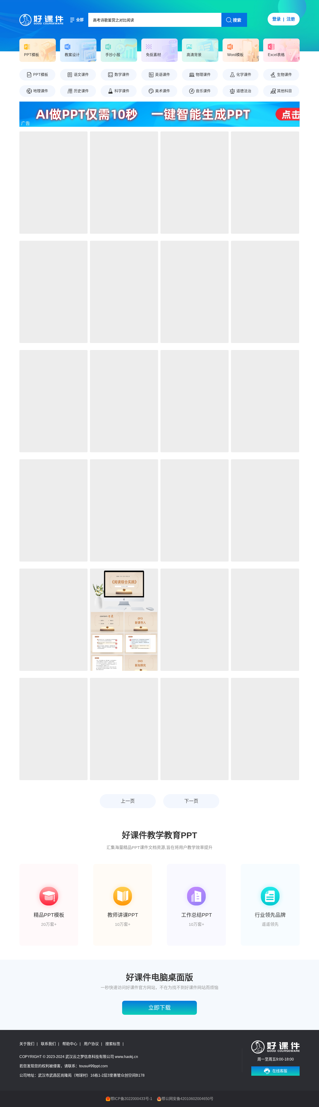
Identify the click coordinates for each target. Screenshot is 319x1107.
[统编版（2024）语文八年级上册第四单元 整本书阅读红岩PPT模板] (265, 292)
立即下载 (159, 1007)
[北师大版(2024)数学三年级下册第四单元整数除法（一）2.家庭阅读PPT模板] (124, 182)
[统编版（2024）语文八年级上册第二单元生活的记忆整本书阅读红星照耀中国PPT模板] (124, 729)
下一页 (191, 801)
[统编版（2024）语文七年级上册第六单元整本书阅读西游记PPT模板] (265, 729)
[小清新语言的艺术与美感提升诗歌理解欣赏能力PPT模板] (194, 401)
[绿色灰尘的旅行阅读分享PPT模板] (265, 182)
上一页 (128, 801)
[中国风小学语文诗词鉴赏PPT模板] (53, 510)
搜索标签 (112, 1044)
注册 (291, 19)
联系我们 (48, 1044)
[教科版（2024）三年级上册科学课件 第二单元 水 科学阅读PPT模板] (265, 620)
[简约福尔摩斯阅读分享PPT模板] (194, 510)
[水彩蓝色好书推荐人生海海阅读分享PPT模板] (53, 401)
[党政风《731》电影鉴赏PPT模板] (265, 510)
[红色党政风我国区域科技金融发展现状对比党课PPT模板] (194, 182)
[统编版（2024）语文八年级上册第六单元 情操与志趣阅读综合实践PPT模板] (124, 292)
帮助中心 (69, 1044)
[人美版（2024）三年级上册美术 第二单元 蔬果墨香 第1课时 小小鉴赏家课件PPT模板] (53, 620)
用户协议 (91, 1044)
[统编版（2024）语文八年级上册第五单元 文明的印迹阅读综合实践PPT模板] (194, 292)
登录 (276, 19)
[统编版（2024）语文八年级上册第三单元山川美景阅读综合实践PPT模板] (124, 620)
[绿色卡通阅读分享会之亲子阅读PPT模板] (53, 292)
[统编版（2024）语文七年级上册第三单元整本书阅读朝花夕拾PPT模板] (194, 729)
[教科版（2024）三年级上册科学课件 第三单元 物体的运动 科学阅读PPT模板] (194, 620)
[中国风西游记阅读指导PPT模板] (124, 510)
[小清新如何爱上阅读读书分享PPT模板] (265, 401)
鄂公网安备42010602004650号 (187, 1099)
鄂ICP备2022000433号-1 (131, 1099)
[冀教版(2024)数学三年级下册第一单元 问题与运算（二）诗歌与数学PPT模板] (53, 182)
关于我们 (26, 1044)
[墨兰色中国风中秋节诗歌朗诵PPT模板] (124, 401)
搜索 (237, 20)
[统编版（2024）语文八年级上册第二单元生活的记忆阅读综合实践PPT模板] (53, 729)
